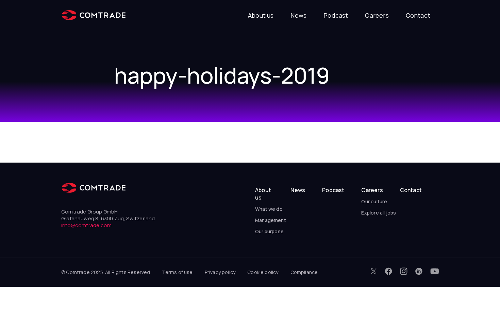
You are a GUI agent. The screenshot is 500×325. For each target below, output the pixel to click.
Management (270, 220)
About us (260, 15)
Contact (418, 15)
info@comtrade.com (86, 225)
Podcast (335, 15)
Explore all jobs (378, 212)
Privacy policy (220, 272)
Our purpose (269, 231)
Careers (376, 15)
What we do (269, 209)
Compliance (304, 272)
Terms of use (177, 272)
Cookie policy (262, 272)
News (298, 15)
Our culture (374, 201)
